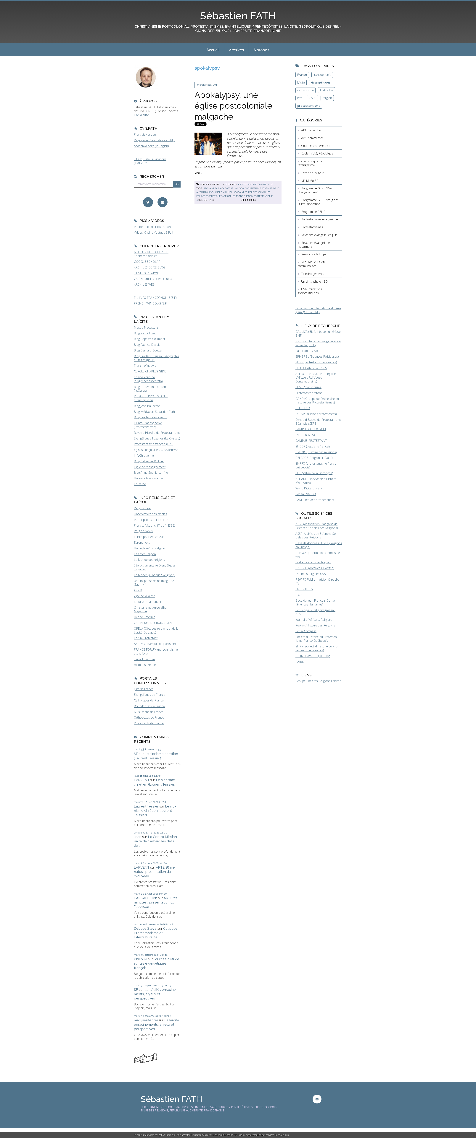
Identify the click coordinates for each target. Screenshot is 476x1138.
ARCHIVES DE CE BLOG (149, 267)
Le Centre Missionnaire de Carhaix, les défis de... (156, 841)
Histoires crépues (145, 665)
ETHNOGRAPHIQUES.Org (312, 656)
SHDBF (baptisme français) (313, 446)
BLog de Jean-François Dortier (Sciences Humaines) (315, 602)
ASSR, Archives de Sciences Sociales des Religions (316, 536)
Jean (137, 837)
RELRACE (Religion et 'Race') (314, 458)
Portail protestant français (151, 520)
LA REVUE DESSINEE (148, 602)
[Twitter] (148, 202)
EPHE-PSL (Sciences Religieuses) (317, 356)
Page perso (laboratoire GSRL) (154, 140)
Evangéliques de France (149, 695)
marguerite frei (146, 1020)
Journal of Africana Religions (313, 620)
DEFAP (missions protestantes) (316, 414)
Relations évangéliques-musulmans (315, 245)
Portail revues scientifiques (313, 562)
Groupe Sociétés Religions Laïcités (318, 681)
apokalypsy (210, 188)
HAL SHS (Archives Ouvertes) (314, 568)
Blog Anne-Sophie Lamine (151, 472)
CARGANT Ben (145, 898)
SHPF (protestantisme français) (316, 362)
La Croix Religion (145, 554)
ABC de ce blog (311, 130)
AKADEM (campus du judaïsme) (155, 644)
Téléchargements (312, 274)
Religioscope (142, 508)
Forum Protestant (145, 638)
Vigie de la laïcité (144, 596)
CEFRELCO (302, 408)
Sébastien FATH (238, 16)
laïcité (301, 82)
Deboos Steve (145, 928)
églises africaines (259, 192)
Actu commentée (312, 138)
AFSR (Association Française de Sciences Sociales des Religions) (316, 526)
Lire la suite (141, 115)
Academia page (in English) (151, 146)
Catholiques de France (149, 700)
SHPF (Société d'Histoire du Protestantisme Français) (316, 648)
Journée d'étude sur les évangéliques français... (156, 963)
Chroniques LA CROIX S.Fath (153, 623)
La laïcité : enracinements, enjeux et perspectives (155, 994)
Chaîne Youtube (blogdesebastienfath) (148, 379)
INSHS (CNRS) (305, 435)
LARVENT (141, 780)
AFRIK (138, 590)
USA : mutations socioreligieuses (310, 291)
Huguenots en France (148, 478)
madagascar (226, 188)
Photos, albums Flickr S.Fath (152, 227)
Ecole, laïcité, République (317, 153)
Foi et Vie (140, 484)
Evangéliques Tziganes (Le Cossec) (157, 438)
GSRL (312, 98)
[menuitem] (213, 49)
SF (136, 754)
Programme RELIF (313, 212)
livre (300, 98)
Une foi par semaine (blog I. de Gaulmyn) (154, 583)
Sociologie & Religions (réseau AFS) (315, 612)
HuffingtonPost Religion (149, 548)
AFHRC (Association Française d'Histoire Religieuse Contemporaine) (315, 378)
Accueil (212, 50)
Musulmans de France (148, 712)
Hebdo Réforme (144, 617)
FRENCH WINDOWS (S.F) (151, 303)
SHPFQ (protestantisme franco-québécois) (316, 465)
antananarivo (204, 192)
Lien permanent (209, 184)
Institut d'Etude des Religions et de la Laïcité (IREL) (318, 343)
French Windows (145, 366)
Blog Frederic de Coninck (150, 417)
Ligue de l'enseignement (149, 467)
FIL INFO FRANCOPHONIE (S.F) (155, 298)
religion (327, 98)
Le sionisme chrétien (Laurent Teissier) (155, 810)
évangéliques (244, 196)
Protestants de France (149, 723)
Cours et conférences (315, 146)
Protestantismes (312, 227)
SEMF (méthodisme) (308, 387)
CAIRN (299, 662)
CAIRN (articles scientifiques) (153, 279)
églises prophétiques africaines (215, 196)
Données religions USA (310, 574)
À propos (261, 50)
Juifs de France (143, 689)
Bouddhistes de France (149, 706)
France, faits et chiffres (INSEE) (154, 525)
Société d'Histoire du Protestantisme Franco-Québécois (316, 639)
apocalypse (240, 192)
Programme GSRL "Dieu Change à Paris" (315, 190)
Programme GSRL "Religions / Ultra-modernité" (318, 202)
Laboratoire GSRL (307, 351)
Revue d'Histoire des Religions (315, 625)
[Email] (162, 202)
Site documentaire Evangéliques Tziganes (155, 567)
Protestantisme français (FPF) (153, 444)
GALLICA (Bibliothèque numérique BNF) (318, 334)
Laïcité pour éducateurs (149, 537)
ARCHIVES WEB (144, 284)
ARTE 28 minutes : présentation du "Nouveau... (154, 871)
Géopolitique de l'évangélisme (310, 163)
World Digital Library (308, 488)
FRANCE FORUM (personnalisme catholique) (156, 651)
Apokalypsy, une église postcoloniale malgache (233, 106)
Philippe (140, 959)
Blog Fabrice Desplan (148, 345)
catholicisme (305, 90)
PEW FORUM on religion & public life (317, 581)
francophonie (322, 75)
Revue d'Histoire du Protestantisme (157, 433)
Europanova (142, 542)
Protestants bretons (308, 393)
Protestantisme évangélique (255, 184)
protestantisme (263, 196)
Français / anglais (145, 134)
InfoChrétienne (144, 455)
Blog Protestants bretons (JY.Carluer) (150, 389)
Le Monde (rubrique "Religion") (154, 575)
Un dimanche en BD (314, 281)
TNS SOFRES (304, 589)
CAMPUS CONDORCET (310, 429)
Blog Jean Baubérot (147, 406)
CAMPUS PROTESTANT (311, 441)
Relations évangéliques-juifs (319, 235)
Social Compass (305, 631)
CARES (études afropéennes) (314, 500)
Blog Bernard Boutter (148, 350)
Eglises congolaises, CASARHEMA (156, 450)
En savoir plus (282, 1135)
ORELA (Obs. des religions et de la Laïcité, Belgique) (156, 630)
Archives (236, 50)
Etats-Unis (326, 90)
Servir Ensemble (144, 659)
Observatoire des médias (150, 514)
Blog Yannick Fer (145, 333)
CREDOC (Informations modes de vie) (317, 555)
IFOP (298, 595)
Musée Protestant (146, 327)
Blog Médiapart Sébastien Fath (154, 412)
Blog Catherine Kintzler (149, 461)
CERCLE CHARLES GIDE (150, 371)
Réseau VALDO (305, 494)
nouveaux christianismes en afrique (257, 188)
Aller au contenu (12, 3)
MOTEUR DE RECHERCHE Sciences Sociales (151, 254)
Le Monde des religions (149, 560)
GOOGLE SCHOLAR (147, 262)
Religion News (143, 531)
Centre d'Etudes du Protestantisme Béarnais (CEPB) (318, 422)
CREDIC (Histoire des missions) (316, 452)
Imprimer (250, 200)
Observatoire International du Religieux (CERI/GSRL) (318, 310)
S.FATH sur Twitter (146, 273)
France (302, 75)
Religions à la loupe (314, 254)
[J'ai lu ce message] (472, 1134)
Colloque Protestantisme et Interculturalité (155, 933)
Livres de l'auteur (312, 173)
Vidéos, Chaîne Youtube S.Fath (154, 232)
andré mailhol (223, 192)
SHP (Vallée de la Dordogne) (314, 473)
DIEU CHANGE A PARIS (311, 368)
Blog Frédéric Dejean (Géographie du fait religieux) (156, 358)
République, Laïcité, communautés (312, 264)
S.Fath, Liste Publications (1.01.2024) (150, 161)
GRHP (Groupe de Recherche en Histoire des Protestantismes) (317, 401)
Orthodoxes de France (149, 717)
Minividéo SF (309, 181)
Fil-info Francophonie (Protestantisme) (148, 425)
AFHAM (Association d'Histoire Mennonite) (315, 481)
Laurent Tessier (146, 806)
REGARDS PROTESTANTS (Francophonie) (151, 398)
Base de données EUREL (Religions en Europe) (318, 545)
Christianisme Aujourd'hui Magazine (150, 609)
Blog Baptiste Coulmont (149, 339)
